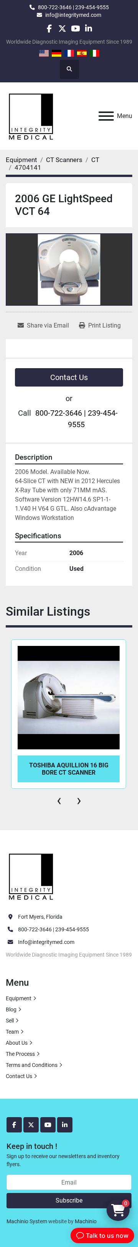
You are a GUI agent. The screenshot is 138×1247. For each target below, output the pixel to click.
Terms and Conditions (32, 1065)
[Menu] (106, 116)
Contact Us (69, 377)
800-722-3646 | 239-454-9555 (73, 7)
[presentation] (59, 800)
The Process (20, 1054)
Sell (10, 1021)
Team (12, 1032)
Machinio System (27, 1221)
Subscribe (69, 1200)
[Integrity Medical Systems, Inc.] (31, 876)
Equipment (18, 998)
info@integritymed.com (73, 15)
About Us (17, 1043)
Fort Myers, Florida (40, 917)
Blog (11, 1009)
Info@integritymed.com (46, 942)
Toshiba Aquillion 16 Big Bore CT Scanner (68, 769)
